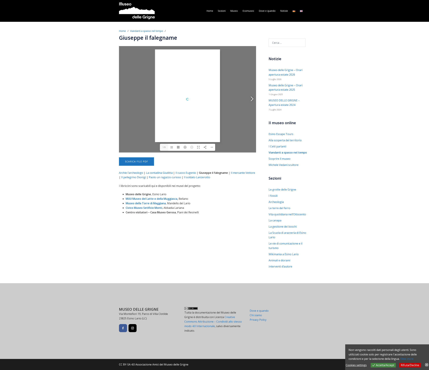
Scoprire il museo (279, 159)
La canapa (275, 220)
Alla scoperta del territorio (285, 140)
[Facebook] (123, 328)
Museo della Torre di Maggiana (146, 203)
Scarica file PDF (136, 161)
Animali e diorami (279, 260)
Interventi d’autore (280, 266)
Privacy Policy (258, 320)
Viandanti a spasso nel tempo (146, 31)
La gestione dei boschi (283, 226)
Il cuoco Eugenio (185, 173)
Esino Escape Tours (281, 134)
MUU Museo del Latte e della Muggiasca (151, 199)
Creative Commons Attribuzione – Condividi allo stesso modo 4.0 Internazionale (213, 321)
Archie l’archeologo (131, 173)
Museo (234, 10)
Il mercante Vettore (243, 173)
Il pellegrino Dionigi (133, 177)
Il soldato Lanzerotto (197, 177)
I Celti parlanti (277, 146)
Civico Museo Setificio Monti (144, 208)
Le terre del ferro (279, 208)
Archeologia (276, 202)
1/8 (164, 147)
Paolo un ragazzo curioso (165, 177)
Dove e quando (267, 10)
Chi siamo (256, 315)
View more (406, 359)
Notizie (284, 10)
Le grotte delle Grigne (282, 189)
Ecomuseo (248, 10)
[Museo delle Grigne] (137, 10)
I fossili (273, 196)
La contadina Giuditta (159, 173)
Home (209, 10)
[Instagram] (133, 328)
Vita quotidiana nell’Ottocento (287, 214)
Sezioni (222, 10)
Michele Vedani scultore (283, 165)
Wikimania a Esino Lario (284, 254)
